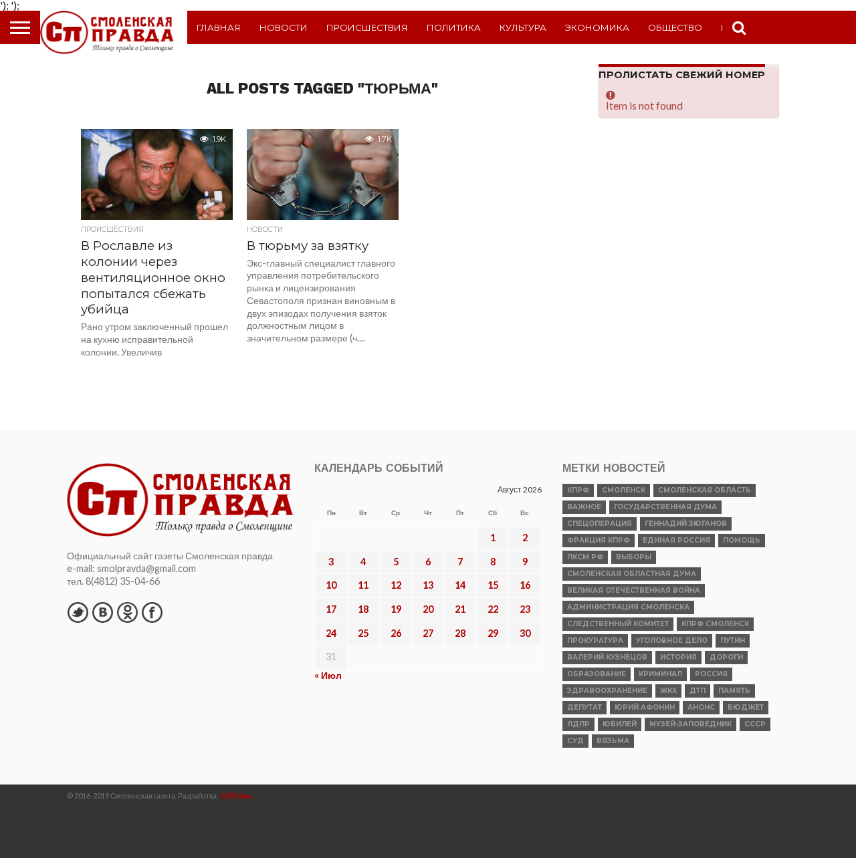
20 (428, 609)
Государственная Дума (665, 507)
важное (584, 507)
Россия (711, 674)
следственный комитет (618, 623)
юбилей (620, 724)
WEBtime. (236, 795)
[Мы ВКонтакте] (102, 612)
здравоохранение (607, 690)
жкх (668, 690)
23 (525, 609)
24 (331, 633)
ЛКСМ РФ (585, 557)
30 (525, 633)
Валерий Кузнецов (607, 657)
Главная (219, 27)
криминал (660, 674)
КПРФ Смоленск (715, 623)
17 (331, 609)
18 (363, 609)
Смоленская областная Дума (631, 573)
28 (460, 633)
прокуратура (595, 640)
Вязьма (613, 740)
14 (460, 585)
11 (363, 585)
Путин (732, 640)
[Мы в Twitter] (77, 612)
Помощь (741, 540)
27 (428, 633)
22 (493, 609)
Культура (523, 27)
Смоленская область (704, 490)
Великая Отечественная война (633, 590)
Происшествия (367, 27)
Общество (675, 27)
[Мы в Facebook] (152, 612)
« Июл (328, 675)
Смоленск (623, 490)
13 (428, 585)
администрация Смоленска (628, 607)
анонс (701, 707)
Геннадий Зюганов (686, 523)
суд (575, 740)
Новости (283, 27)
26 (396, 633)
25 (363, 633)
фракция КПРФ (598, 540)
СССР (755, 724)
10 (331, 585)
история (678, 657)
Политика (454, 27)
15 (493, 585)
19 (396, 609)
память (734, 690)
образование (596, 674)
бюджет (746, 707)
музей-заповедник (690, 724)
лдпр (578, 724)
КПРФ (578, 490)
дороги (726, 657)
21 (460, 609)
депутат (584, 707)
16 (525, 585)
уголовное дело (672, 640)
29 (493, 633)
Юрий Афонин (645, 707)
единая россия (676, 540)
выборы (633, 557)
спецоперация (599, 523)
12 (396, 585)
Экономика (597, 27)
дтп (697, 690)
